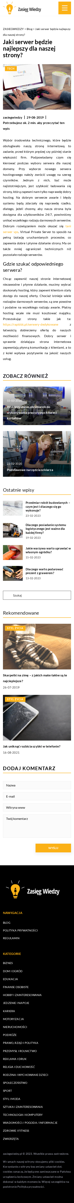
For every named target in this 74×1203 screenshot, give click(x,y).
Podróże (10, 1035)
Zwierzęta (11, 1138)
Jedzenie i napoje (16, 1003)
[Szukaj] (7, 595)
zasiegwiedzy (12, 117)
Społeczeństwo (15, 1082)
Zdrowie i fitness (16, 1130)
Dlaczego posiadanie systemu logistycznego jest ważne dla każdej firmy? (46, 528)
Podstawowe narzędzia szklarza (30, 470)
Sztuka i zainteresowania (23, 1106)
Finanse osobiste (16, 987)
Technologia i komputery (23, 1114)
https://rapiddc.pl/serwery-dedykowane (30, 324)
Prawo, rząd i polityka (20, 1042)
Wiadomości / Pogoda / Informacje (30, 1122)
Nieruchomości (15, 1027)
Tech (11, 68)
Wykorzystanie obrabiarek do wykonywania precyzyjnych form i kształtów (32, 412)
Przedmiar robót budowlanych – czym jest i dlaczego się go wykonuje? (48, 506)
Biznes (8, 963)
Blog (6, 922)
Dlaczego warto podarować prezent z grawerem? (44, 571)
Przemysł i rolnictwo (20, 1051)
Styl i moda (11, 1098)
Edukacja (10, 979)
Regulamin (11, 938)
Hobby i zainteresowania (22, 995)
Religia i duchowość (19, 1067)
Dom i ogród (12, 971)
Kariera (9, 1011)
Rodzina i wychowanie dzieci (25, 1074)
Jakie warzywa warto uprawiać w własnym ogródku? (48, 550)
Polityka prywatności (20, 930)
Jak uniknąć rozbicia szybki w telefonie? (31, 746)
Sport (7, 1090)
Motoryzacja (13, 1019)
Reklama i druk (15, 1059)
